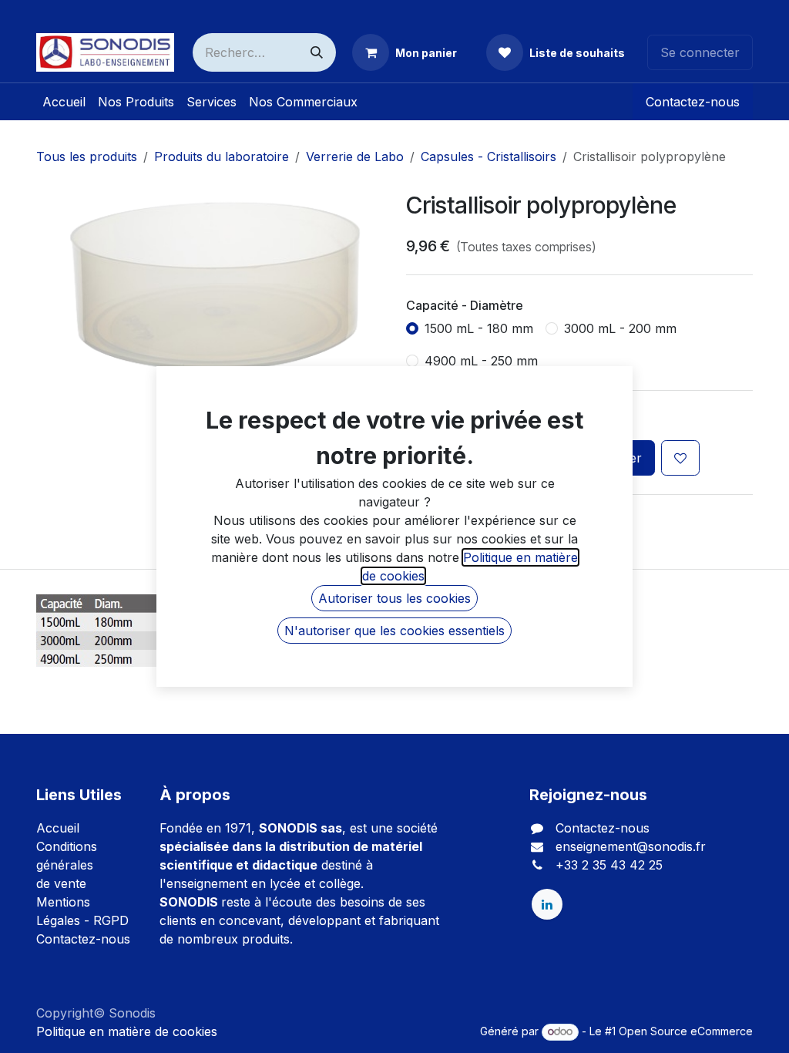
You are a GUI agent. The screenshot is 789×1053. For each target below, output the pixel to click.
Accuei (56, 828)
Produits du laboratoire (221, 156)
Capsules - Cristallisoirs (488, 156)
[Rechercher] (316, 52)
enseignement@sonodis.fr (631, 846)
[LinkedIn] (547, 904)
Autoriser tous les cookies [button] (394, 598)
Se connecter (700, 52)
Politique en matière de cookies (126, 1031)
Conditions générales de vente (66, 865)
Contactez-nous (693, 101)
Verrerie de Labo (355, 156)
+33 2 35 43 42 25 (609, 865)
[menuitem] (64, 101)
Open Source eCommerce (686, 1031)
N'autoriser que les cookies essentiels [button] (394, 630)
